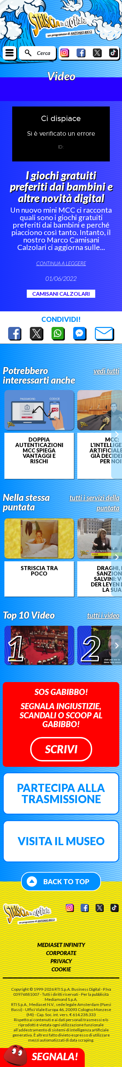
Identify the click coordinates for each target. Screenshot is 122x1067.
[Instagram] (64, 52)
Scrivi (61, 749)
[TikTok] (113, 52)
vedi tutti (106, 371)
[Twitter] (97, 52)
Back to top (66, 881)
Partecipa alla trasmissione (61, 793)
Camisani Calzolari (61, 293)
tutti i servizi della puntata (94, 502)
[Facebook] (81, 52)
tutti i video (103, 615)
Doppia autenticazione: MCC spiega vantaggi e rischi (39, 450)
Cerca (43, 53)
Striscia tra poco (39, 570)
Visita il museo (61, 841)
